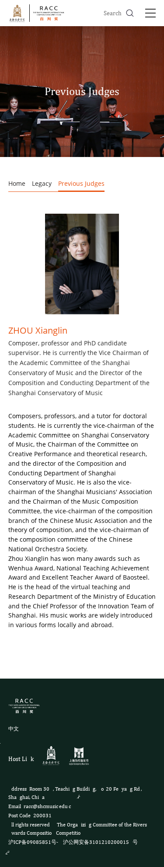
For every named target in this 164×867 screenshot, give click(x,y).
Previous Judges (81, 183)
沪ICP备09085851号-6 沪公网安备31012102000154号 (73, 842)
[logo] (38, 13)
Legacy (42, 183)
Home (16, 183)
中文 (13, 729)
